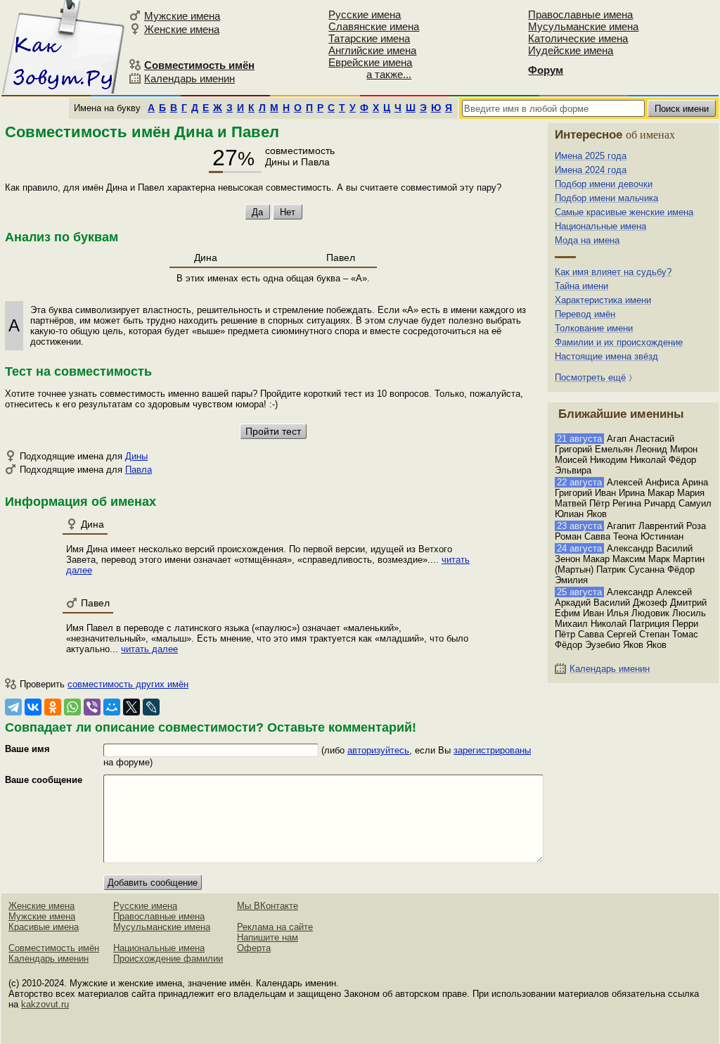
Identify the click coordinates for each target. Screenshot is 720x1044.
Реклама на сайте (275, 927)
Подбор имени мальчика (606, 198)
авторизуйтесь (378, 750)
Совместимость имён (53, 948)
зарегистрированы (492, 750)
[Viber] (92, 707)
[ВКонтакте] (33, 707)
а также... (388, 74)
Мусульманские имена (583, 26)
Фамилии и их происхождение (619, 342)
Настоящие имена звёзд (606, 356)
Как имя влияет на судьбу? (613, 272)
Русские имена (364, 14)
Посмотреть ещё (590, 377)
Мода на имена (587, 240)
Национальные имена (600, 226)
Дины (136, 456)
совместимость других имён (128, 684)
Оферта (254, 948)
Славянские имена (373, 26)
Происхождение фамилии (168, 958)
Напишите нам (267, 937)
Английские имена (372, 50)
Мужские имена (182, 16)
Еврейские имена (370, 62)
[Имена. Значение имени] (62, 47)
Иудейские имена (570, 50)
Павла (138, 469)
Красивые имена (43, 927)
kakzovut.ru (45, 1004)
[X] (131, 707)
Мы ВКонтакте (267, 905)
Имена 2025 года (590, 156)
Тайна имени (581, 286)
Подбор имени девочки (603, 184)
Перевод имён (585, 314)
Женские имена (181, 29)
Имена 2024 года (590, 170)
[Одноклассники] (52, 707)
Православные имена (580, 14)
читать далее (149, 649)
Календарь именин (189, 78)
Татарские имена (369, 38)
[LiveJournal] (151, 707)
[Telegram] (13, 707)
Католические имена (578, 38)
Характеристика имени (603, 300)
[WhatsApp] (72, 707)
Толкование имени (594, 328)
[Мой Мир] (111, 707)
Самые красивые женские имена (624, 212)
